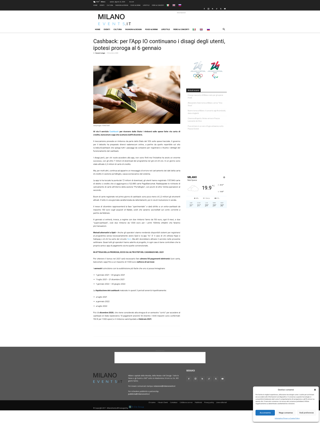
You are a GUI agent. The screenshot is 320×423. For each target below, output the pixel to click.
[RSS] (212, 9)
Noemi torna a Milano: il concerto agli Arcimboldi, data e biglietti (207, 112)
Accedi (131, 2)
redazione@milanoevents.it (164, 386)
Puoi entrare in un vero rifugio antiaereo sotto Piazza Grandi (206, 127)
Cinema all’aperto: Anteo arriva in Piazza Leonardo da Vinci (204, 119)
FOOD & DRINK (135, 5)
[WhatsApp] (107, 58)
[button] (315, 389)
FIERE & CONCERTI (158, 5)
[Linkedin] (113, 58)
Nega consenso (286, 412)
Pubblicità (198, 402)
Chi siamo (152, 402)
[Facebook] (204, 9)
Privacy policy (209, 402)
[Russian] (180, 5)
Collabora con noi (186, 402)
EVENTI (102, 5)
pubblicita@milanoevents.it (139, 394)
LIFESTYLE (146, 5)
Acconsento (265, 412)
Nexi (129, 239)
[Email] (118, 58)
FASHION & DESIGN (121, 5)
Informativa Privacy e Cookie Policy (287, 418)
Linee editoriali (221, 402)
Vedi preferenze (306, 412)
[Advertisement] (181, 19)
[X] (221, 9)
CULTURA (110, 5)
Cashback (114, 131)
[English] (174, 5)
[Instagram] (208, 9)
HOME (95, 5)
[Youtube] (225, 9)
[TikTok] (216, 9)
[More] (124, 58)
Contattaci (173, 402)
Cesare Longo (100, 53)
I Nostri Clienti (163, 402)
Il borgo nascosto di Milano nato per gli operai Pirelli (205, 96)
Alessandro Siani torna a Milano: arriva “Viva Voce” (205, 104)
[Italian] (168, 5)
